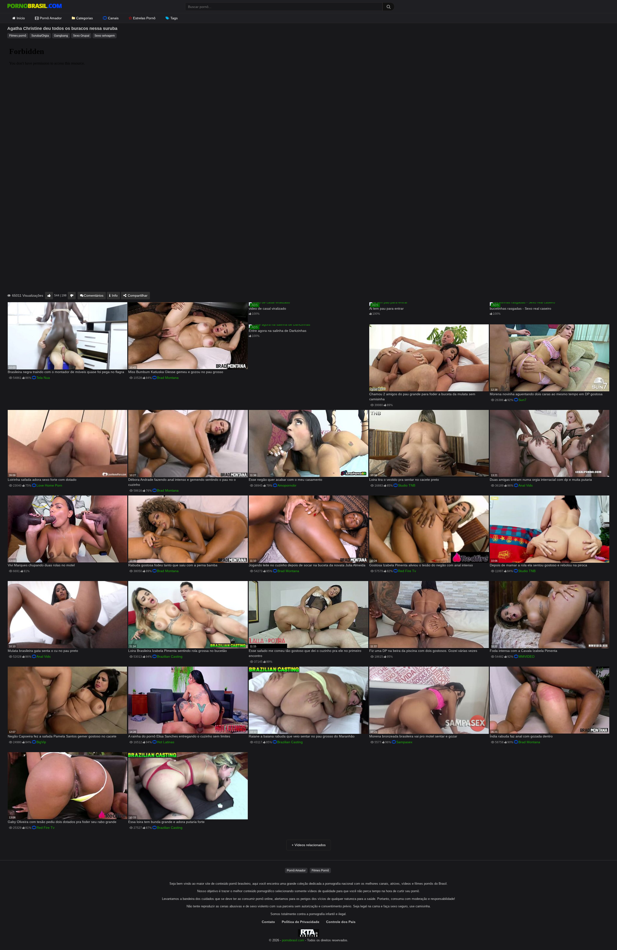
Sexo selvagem (104, 35)
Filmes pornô (17, 35)
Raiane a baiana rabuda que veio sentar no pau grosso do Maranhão (302, 736)
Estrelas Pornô (144, 18)
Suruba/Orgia (40, 35)
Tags (174, 18)
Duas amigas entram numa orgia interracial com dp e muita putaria (541, 480)
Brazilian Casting (169, 656)
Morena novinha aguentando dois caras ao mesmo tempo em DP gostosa (546, 394)
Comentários (93, 295)
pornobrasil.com (293, 940)
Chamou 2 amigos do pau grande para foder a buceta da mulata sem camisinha (422, 396)
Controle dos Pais (340, 922)
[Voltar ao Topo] (600, 935)
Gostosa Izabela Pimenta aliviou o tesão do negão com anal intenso (421, 565)
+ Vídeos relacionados (309, 845)
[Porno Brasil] (34, 6)
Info (114, 295)
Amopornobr (286, 485)
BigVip (41, 742)
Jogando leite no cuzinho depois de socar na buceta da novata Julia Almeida (307, 565)
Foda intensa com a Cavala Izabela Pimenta (523, 651)
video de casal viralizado (267, 308)
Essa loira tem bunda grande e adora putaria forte (166, 822)
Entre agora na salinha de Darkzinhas (277, 331)
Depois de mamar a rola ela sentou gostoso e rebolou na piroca (538, 565)
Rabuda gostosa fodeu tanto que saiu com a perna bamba (172, 565)
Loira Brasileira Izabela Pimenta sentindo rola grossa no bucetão (177, 651)
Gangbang (61, 35)
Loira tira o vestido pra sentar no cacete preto (404, 480)
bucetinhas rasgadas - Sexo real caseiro (520, 308)
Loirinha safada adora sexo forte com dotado (42, 480)
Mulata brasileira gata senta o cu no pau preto (43, 651)
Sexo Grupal (81, 35)
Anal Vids (525, 485)
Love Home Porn (49, 485)
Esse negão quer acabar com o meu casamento (285, 480)
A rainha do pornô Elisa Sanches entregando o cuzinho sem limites (179, 736)
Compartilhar (137, 295)
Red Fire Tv (407, 571)
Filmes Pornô (320, 870)
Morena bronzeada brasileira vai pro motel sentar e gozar (413, 736)
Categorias (84, 18)
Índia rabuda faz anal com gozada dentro (521, 736)
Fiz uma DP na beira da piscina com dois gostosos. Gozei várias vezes (423, 651)
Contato (268, 922)
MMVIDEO (526, 656)
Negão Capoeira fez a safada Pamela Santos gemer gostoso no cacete (62, 736)
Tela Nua (43, 378)
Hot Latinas (165, 742)
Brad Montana (168, 378)
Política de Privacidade (300, 922)
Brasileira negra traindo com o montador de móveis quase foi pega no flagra (66, 372)
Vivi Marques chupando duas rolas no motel (41, 565)
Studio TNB (406, 485)
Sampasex (404, 742)
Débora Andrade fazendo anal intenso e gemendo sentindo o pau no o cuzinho (182, 482)
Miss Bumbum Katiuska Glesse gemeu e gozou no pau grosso (175, 372)
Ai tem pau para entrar (386, 308)
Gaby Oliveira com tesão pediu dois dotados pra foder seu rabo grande (62, 822)
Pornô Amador (51, 18)
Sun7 (522, 400)
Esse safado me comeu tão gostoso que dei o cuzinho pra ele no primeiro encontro (305, 653)
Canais (113, 18)
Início (21, 18)
